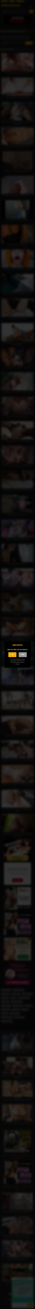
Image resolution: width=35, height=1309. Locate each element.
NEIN (22, 654)
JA (12, 654)
